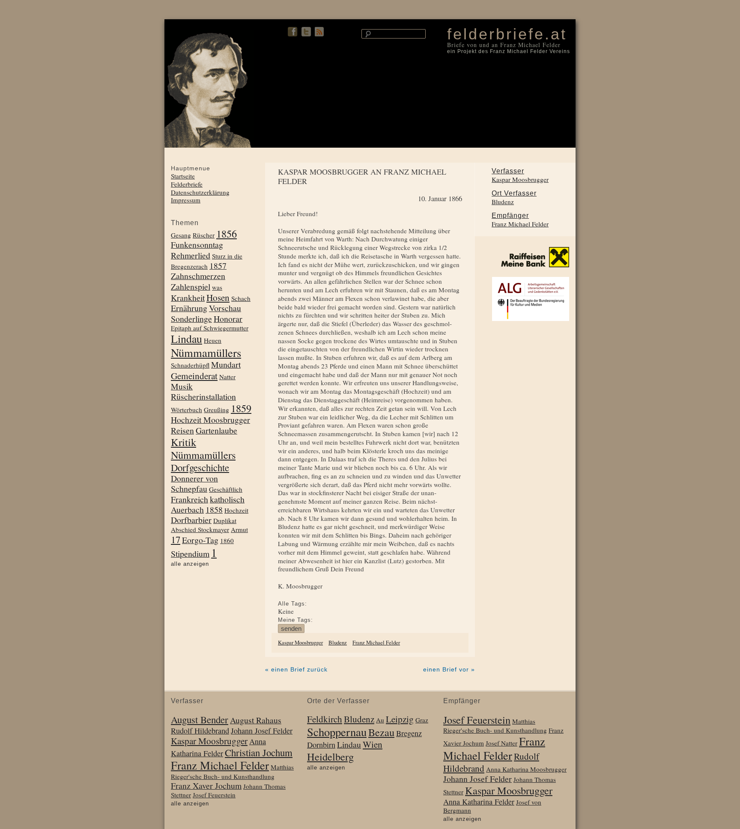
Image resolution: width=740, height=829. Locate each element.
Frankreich (189, 499)
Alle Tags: (292, 603)
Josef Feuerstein (214, 794)
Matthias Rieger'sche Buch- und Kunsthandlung (232, 772)
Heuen (212, 340)
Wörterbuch (186, 409)
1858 (214, 509)
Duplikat (224, 520)
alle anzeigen (190, 564)
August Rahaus (255, 720)
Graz (421, 720)
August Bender (199, 719)
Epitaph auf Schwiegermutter (209, 328)
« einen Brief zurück (296, 669)
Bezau (381, 732)
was (217, 287)
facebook (293, 32)
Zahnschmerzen (198, 276)
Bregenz (409, 733)
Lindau (186, 338)
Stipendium (190, 553)
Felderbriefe (187, 184)
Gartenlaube (216, 430)
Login (568, 12)
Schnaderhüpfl (190, 365)
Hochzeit (236, 510)
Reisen (182, 430)
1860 (227, 540)
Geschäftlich (225, 489)
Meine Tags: (295, 620)
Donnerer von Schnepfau (194, 483)
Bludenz (337, 642)
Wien (372, 744)
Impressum (185, 200)
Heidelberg (330, 756)
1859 (241, 408)
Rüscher (204, 235)
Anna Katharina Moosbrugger (526, 769)
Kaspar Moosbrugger (300, 642)
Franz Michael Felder (376, 642)
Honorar (228, 318)
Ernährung (189, 308)
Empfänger (510, 215)
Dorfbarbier (191, 520)
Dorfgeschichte (200, 467)
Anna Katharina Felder (478, 801)
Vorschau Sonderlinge (206, 313)
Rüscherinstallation (203, 396)
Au (380, 720)
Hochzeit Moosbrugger (210, 419)
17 (175, 539)
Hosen (218, 297)
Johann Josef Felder (261, 730)
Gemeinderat (194, 376)
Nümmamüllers (206, 352)
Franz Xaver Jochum (206, 785)
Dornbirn (321, 745)
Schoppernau (337, 731)
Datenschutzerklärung (200, 192)
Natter (227, 376)
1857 (218, 265)
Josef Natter (501, 743)
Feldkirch (324, 719)
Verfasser (508, 171)
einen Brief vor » (449, 669)
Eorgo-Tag (200, 540)
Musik (182, 386)
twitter (306, 32)
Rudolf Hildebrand (200, 730)
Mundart (226, 364)
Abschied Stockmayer (200, 529)
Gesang (181, 235)
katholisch (227, 499)
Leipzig (400, 719)
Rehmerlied (190, 255)
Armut (239, 529)
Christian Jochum (258, 752)
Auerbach (187, 509)
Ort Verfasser (514, 193)
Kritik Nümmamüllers (203, 448)
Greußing (216, 409)
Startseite (183, 176)
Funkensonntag (197, 244)
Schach (241, 298)
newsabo (320, 32)
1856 (226, 233)
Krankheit (188, 297)
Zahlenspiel (190, 286)
